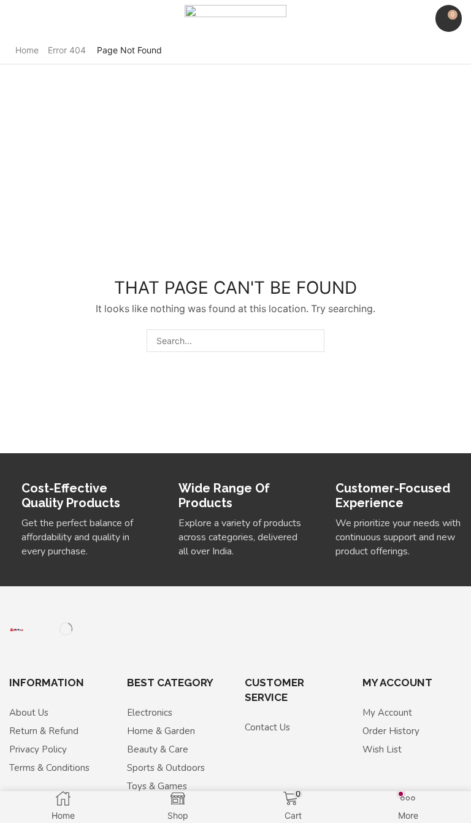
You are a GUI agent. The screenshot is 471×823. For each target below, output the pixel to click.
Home (27, 50)
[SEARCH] (313, 340)
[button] (15, 18)
